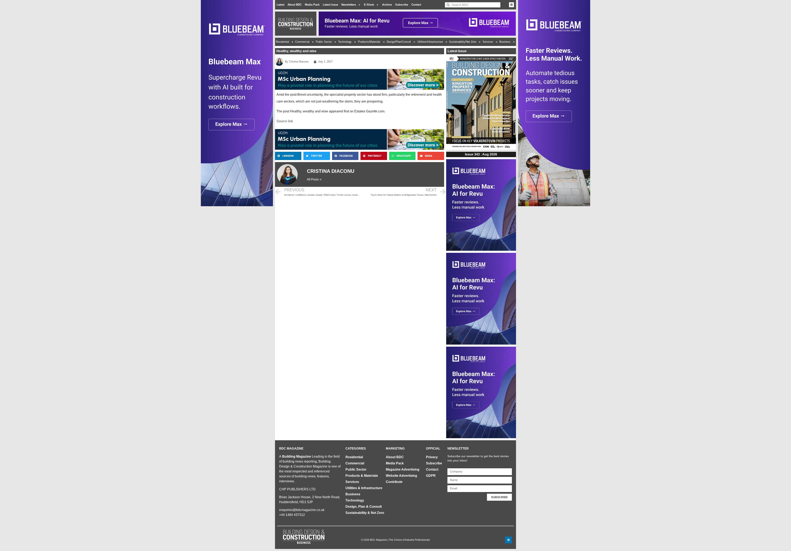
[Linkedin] (511, 4)
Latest (280, 4)
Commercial (302, 41)
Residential (282, 41)
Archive (387, 4)
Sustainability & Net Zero (364, 513)
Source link (284, 121)
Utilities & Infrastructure (363, 488)
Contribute (394, 482)
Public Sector (324, 41)
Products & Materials (361, 475)
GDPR (431, 475)
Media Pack (312, 4)
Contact (416, 4)
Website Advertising (401, 475)
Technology (345, 41)
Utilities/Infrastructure (430, 41)
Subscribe (401, 4)
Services (488, 41)
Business (504, 41)
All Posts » (314, 179)
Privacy (432, 457)
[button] (288, 156)
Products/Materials (369, 41)
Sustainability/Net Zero (462, 41)
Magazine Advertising (402, 469)
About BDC (295, 4)
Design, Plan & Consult (363, 506)
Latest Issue (330, 4)
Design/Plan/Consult (399, 41)
